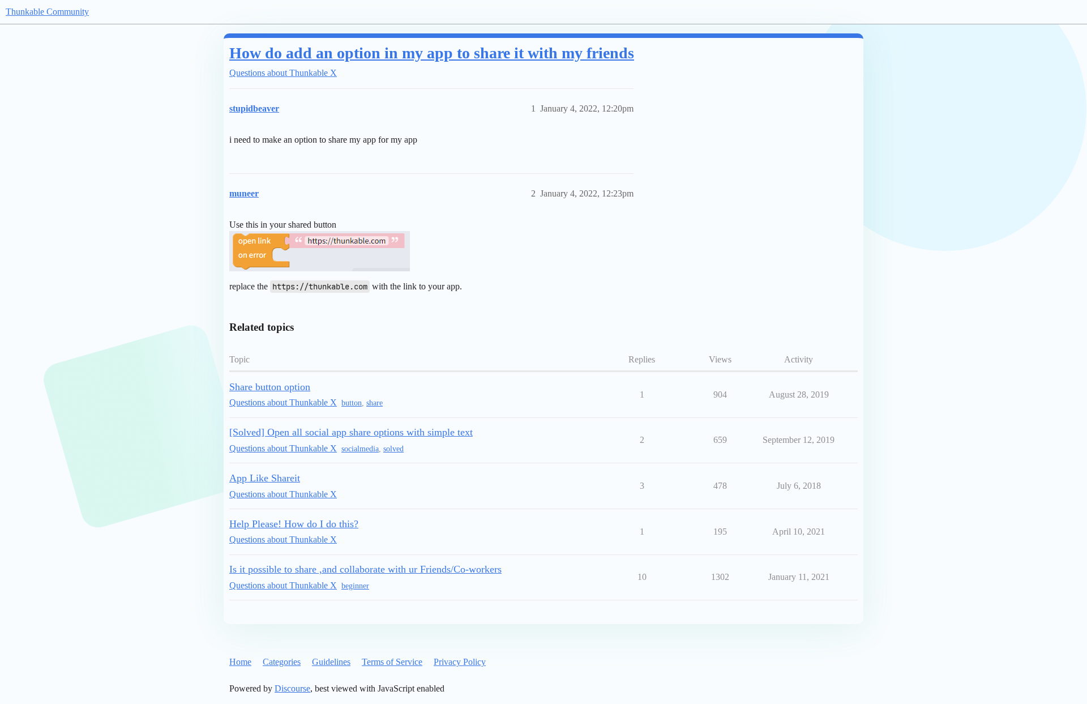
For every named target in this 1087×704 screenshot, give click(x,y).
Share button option (269, 386)
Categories (282, 662)
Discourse (292, 688)
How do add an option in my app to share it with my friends (431, 53)
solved (393, 449)
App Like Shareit (264, 478)
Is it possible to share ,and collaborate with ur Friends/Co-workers (365, 569)
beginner (355, 586)
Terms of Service (392, 662)
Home (240, 662)
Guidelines (331, 662)
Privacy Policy (460, 662)
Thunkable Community (47, 11)
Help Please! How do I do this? (293, 524)
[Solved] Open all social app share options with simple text (351, 432)
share (374, 403)
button (351, 403)
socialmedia (360, 449)
